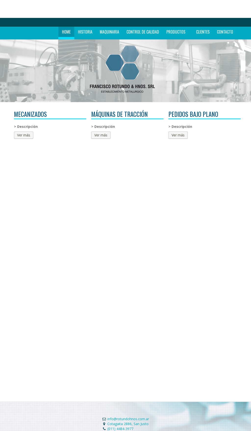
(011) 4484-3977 (120, 428)
